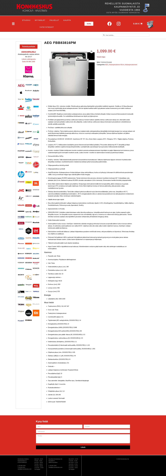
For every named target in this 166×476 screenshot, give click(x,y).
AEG (106, 64)
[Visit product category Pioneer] (21, 243)
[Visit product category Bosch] (21, 116)
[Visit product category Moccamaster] (28, 222)
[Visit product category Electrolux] (21, 138)
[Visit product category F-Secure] (21, 144)
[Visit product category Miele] (21, 223)
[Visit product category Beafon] (21, 99)
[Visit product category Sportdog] (28, 277)
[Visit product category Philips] (36, 238)
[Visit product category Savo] (36, 258)
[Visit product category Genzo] (36, 151)
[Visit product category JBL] (36, 183)
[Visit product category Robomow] (36, 248)
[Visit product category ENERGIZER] (28, 138)
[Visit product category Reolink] (28, 249)
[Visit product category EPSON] (36, 138)
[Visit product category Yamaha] (28, 320)
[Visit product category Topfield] (36, 291)
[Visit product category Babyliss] (36, 91)
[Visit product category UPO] (28, 305)
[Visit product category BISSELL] (21, 107)
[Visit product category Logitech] (28, 212)
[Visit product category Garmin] (28, 151)
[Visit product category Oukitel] (28, 237)
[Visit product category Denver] (28, 131)
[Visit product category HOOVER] (36, 165)
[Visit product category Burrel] (21, 123)
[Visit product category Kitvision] (28, 196)
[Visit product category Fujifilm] (21, 150)
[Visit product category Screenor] (21, 263)
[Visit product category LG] (36, 205)
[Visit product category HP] (21, 174)
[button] (13, 23)
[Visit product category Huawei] (28, 172)
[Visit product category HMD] (28, 163)
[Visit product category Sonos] (36, 268)
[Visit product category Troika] (21, 304)
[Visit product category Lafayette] (21, 205)
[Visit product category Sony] (21, 274)
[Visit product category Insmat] (21, 181)
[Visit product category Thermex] (21, 292)
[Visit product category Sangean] (28, 258)
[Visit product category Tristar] (36, 297)
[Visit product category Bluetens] (36, 106)
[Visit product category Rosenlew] (28, 253)
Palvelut (54, 20)
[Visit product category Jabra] (28, 182)
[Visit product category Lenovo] (28, 205)
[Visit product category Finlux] (28, 143)
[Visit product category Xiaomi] (36, 313)
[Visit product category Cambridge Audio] (28, 123)
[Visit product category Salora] (36, 253)
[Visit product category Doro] (36, 132)
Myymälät (40, 20)
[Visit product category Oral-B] (21, 238)
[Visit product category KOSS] (36, 196)
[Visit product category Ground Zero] (36, 156)
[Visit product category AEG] (21, 85)
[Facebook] (109, 23)
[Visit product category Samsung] (21, 258)
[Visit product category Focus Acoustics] (36, 145)
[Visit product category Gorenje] (21, 157)
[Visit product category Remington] (21, 248)
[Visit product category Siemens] (21, 268)
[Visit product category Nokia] (21, 229)
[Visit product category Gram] (28, 157)
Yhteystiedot (46, 27)
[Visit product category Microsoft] (36, 217)
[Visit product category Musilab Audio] (36, 222)
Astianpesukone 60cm (116, 64)
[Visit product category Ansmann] (36, 85)
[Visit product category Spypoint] (36, 274)
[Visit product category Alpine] (28, 85)
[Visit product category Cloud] (21, 132)
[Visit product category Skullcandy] (28, 269)
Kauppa (67, 20)
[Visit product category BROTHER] (36, 116)
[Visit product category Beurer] (36, 99)
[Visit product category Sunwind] (21, 285)
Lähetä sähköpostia (29, 59)
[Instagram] (118, 23)
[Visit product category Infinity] (36, 172)
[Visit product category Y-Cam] (21, 320)
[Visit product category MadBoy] (36, 212)
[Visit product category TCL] (36, 286)
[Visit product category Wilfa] (28, 313)
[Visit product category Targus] (28, 285)
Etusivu (26, 20)
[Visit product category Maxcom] (21, 217)
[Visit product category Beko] (28, 100)
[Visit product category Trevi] (28, 298)
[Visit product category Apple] (21, 92)
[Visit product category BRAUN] (28, 116)
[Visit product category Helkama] (21, 163)
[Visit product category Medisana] (28, 216)
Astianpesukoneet (131, 64)
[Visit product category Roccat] (21, 253)
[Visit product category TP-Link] (21, 296)
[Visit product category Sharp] (36, 263)
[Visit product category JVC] (21, 190)
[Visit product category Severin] (28, 262)
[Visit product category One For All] (36, 231)
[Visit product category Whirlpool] (21, 311)
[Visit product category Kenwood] (36, 189)
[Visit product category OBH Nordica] (28, 231)
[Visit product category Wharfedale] (36, 304)
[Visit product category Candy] (36, 124)
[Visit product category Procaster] (36, 243)
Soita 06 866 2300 (28, 61)
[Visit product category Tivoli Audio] (28, 291)
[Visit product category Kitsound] (21, 198)
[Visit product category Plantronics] (28, 243)
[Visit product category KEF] (28, 190)
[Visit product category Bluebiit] (28, 108)
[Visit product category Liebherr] (21, 211)
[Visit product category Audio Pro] (28, 90)
